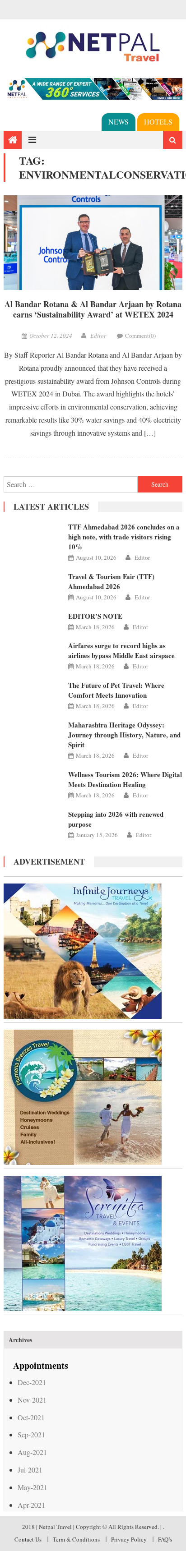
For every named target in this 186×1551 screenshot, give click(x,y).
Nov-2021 (32, 1399)
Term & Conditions (76, 1539)
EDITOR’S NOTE (95, 616)
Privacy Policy (129, 1539)
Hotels (158, 121)
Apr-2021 (31, 1505)
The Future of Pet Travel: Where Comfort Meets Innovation (116, 690)
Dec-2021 (32, 1382)
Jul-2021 (30, 1469)
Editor (98, 335)
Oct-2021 (31, 1417)
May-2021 (32, 1487)
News (118, 121)
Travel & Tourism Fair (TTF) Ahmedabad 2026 (111, 581)
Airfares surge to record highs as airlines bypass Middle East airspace (121, 650)
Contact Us (28, 1539)
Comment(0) (140, 335)
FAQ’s (165, 1539)
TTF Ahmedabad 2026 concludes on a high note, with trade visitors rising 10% (124, 537)
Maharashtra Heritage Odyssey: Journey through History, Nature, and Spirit (124, 735)
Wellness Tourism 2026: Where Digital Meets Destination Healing (125, 779)
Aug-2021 (32, 1452)
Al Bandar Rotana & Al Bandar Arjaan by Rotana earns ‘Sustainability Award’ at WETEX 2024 (93, 309)
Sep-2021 (31, 1434)
